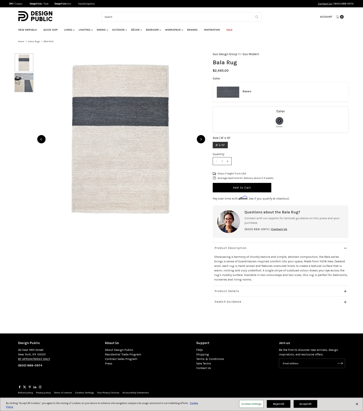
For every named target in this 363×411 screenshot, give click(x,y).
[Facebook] (19, 387)
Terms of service (63, 392)
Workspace (173, 29)
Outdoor (118, 29)
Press (108, 363)
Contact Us (325, 3)
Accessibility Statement (136, 392)
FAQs (199, 350)
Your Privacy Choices (108, 392)
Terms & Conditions (210, 359)
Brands (192, 29)
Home (21, 41)
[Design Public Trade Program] (39, 3)
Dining (101, 29)
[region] (121, 139)
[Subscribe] (340, 363)
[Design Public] (63, 3)
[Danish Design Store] (86, 3)
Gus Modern (251, 54)
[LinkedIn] (34, 387)
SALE (229, 29)
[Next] (201, 139)
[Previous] (41, 139)
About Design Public (119, 350)
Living (68, 29)
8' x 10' (220, 145)
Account (326, 16)
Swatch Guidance (228, 301)
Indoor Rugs (34, 41)
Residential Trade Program (123, 354)
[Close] (357, 404)
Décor (135, 29)
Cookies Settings (84, 392)
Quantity (218, 154)
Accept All (305, 403)
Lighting (84, 29)
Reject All (278, 403)
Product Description (231, 248)
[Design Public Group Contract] (15, 3)
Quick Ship (50, 29)
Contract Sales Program (121, 359)
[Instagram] (40, 387)
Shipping (202, 354)
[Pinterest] (30, 387)
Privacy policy (43, 392)
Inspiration (212, 29)
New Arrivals (27, 29)
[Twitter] (24, 387)
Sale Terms (203, 363)
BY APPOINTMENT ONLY (34, 359)
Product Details (227, 291)
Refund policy (25, 392)
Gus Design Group (225, 54)
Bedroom (152, 29)
